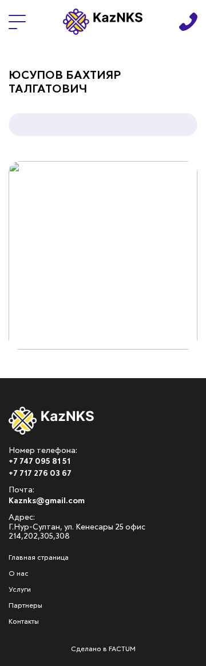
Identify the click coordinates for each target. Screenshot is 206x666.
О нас (19, 574)
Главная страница (39, 558)
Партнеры (25, 606)
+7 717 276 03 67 (40, 474)
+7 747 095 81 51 (39, 462)
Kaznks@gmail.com (47, 501)
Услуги (20, 590)
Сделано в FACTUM (103, 649)
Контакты (24, 622)
